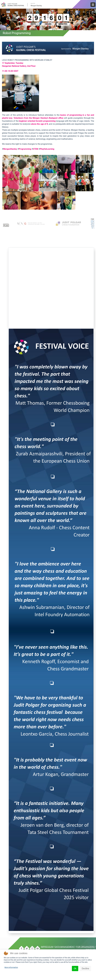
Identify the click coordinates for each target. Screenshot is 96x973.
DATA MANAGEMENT (65, 947)
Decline (85, 968)
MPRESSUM (47, 947)
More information (11, 967)
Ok (75, 968)
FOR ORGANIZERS (85, 947)
